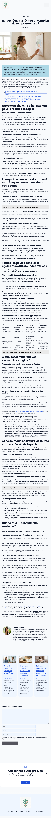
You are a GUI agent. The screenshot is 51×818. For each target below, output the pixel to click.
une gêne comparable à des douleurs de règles (29, 411)
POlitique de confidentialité (34, 811)
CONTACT (22, 811)
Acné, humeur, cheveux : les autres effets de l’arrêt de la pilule (23, 100)
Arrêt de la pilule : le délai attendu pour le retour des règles (22, 91)
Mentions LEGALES (13, 811)
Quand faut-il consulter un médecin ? (16, 101)
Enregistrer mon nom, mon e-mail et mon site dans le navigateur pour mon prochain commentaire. (25, 738)
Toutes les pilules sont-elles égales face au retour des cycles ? (23, 96)
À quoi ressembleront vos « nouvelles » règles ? (18, 98)
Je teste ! (25, 782)
